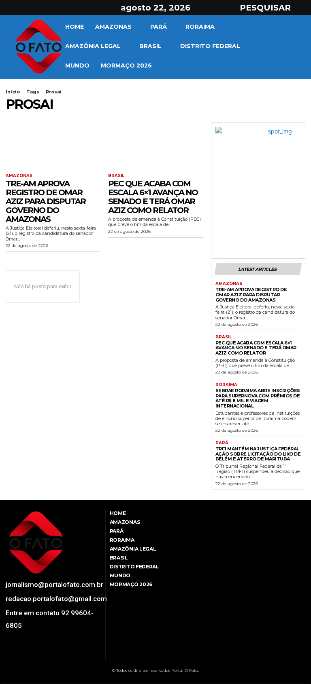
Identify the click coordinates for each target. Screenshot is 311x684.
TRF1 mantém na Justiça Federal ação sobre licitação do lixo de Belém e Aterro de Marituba (258, 454)
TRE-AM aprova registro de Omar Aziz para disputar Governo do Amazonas (45, 201)
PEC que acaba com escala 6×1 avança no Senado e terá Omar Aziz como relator (153, 197)
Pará (221, 443)
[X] (39, 7)
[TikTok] (29, 655)
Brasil (116, 175)
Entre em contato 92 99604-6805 (50, 619)
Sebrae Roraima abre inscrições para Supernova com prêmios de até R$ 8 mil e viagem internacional (257, 398)
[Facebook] (11, 7)
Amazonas (19, 175)
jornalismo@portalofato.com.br (54, 585)
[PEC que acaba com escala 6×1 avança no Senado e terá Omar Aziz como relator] (155, 146)
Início (13, 92)
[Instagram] (25, 7)
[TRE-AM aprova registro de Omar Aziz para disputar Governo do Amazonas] (53, 146)
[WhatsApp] (49, 655)
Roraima (226, 384)
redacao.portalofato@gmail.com (56, 599)
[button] (272, 7)
